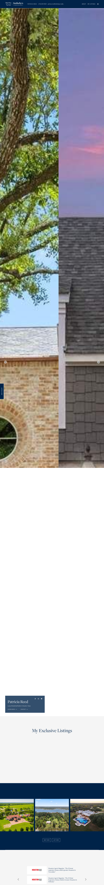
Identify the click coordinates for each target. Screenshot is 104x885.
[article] (17, 815)
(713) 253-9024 (42, 4)
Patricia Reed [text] (32, 4)
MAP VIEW (47, 840)
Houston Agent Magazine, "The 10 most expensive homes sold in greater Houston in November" (62, 870)
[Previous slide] (5, 362)
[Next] (85, 879)
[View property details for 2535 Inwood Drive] (34, 753)
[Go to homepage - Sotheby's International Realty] (14, 4)
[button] (98, 4)
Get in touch (2, 391)
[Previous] (18, 879)
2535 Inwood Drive (34, 774)
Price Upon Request (34, 777)
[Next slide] (98, 362)
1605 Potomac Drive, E (70, 772)
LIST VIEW (56, 840)
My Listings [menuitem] (91, 4)
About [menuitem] (84, 4)
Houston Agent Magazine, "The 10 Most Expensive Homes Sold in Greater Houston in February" (62, 880)
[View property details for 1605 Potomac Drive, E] (69, 753)
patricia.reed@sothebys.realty (55, 4)
